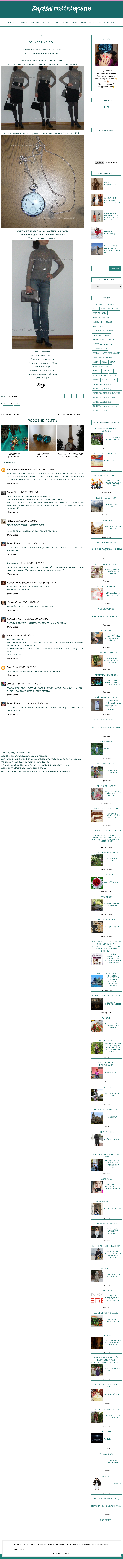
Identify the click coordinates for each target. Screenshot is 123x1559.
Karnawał (97, 322)
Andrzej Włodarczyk (106, 476)
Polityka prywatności (29, 22)
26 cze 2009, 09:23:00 (37, 703)
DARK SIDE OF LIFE (112, 1209)
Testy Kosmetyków (102, 366)
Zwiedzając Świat (101, 411)
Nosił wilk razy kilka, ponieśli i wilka (106, 550)
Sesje (74, 22)
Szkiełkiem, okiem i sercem (106, 430)
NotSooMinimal (106, 586)
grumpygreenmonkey (106, 1409)
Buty (95, 309)
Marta (11, 602)
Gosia (10, 492)
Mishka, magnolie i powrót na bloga (113, 572)
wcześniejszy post (70, 414)
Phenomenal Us (87, 22)
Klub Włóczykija (106, 498)
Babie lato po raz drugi (113, 1416)
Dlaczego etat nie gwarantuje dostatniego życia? (113, 483)
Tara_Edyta (14, 543)
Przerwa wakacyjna (113, 1461)
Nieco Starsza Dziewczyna (106, 1064)
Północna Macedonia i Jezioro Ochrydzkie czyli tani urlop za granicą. (113, 980)
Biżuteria (8, 403)
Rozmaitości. (106, 1040)
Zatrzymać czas (112, 1394)
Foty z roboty (99, 313)
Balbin (106, 1476)
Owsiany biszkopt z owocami (113, 904)
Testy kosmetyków (106, 22)
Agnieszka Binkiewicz (19, 582)
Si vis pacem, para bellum (106, 453)
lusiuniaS (106, 1087)
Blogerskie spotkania (103, 304)
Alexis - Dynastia (112, 1484)
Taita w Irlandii (106, 543)
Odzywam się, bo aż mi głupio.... (106, 1506)
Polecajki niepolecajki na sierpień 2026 (113, 682)
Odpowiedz (12, 483)
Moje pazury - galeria (103, 331)
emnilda (11, 683)
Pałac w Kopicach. (113, 1117)
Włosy (113, 375)
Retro (65, 22)
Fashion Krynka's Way (106, 720)
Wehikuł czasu (100, 375)
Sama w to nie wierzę (106, 1499)
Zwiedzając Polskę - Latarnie (106, 393)
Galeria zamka (106, 919)
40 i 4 (107, 749)
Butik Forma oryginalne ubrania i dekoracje (113, 1231)
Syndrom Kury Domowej (106, 852)
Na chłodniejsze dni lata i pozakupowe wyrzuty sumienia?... (113, 1164)
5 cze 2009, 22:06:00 (36, 543)
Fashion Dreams (106, 764)
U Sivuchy (106, 520)
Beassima (106, 1179)
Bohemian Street (106, 1201)
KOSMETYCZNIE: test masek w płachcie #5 (113, 594)
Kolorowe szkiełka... (14, 455)
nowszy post (10, 414)
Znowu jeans (110, 1072)
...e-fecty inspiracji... (106, 1313)
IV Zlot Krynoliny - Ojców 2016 (113, 1370)
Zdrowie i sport (109, 380)
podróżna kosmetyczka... (113, 1320)
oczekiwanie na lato (113, 1095)
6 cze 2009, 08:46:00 (44, 582)
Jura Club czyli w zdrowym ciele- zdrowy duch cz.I (113, 1186)
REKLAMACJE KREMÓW (102, 357)
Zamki (95, 380)
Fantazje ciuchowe (109, 309)
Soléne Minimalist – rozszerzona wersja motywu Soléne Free (113, 958)
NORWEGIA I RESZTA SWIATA (106, 831)
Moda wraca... (99, 326)
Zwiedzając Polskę (102, 384)
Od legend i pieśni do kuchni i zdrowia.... (113, 660)
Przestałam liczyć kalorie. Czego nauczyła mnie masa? (113, 638)
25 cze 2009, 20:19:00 (29, 683)
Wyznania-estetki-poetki (106, 996)
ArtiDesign (106, 1290)
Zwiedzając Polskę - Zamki (105, 406)
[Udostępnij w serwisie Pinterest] (80, 395)
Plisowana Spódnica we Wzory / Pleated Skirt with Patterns (113, 1253)
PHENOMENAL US (100, 349)
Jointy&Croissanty (106, 564)
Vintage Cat (106, 1454)
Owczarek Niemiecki (102, 344)
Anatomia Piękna (112, 927)
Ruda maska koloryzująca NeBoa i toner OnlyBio (111, 216)
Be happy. (106, 630)
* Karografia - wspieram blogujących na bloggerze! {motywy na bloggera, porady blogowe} (106, 946)
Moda (57, 22)
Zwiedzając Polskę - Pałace (106, 397)
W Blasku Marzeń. (106, 786)
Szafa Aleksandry (106, 1224)
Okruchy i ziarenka (106, 675)
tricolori (106, 897)
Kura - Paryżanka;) (110, 184)
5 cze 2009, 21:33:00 (26, 492)
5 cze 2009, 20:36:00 (44, 469)
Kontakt (11, 22)
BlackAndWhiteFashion (106, 1246)
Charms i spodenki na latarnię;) (70, 455)
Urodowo (108, 371)
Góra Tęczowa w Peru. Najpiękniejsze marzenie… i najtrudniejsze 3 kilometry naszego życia (106, 838)
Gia (9, 667)
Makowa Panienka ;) (109, 233)
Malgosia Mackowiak (19, 469)
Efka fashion (106, 1132)
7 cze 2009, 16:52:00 (25, 635)
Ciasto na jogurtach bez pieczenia (113, 816)
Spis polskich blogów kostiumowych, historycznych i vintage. (106, 1360)
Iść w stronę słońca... (106, 1110)
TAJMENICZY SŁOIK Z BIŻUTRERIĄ (106, 616)
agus (9, 635)
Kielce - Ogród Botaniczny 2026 (113, 438)
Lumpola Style (106, 1268)
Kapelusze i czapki (102, 318)
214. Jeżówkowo (111, 882)
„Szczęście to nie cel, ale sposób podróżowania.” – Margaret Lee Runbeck (113, 1047)
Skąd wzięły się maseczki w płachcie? (113, 793)
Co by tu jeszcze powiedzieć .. (113, 1276)
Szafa (17, 403)
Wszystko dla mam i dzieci (106, 1386)
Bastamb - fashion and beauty (106, 1155)
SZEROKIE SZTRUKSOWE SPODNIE (106, 727)
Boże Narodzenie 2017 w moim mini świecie (113, 1343)
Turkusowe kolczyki (42, 455)
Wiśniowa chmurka (106, 697)
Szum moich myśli (106, 653)
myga (10, 520)
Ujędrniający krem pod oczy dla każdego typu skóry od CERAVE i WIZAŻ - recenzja (113, 705)
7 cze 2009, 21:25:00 (24, 667)
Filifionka (106, 741)
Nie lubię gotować (101, 335)
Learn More (57, 1553)
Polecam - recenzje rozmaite (106, 353)
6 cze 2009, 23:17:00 (36, 618)
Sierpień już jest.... (113, 860)
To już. (107, 1439)
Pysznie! (106, 1018)
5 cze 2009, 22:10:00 (32, 563)
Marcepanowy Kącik (106, 808)
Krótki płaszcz (111, 1139)
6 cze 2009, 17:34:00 (27, 602)
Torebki (96, 371)
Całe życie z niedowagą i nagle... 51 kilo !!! (112, 200)
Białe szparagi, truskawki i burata (113, 1025)
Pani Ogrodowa (106, 875)
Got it (67, 1553)
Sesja (104, 362)
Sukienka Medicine (112, 771)
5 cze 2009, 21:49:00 (25, 520)
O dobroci (109, 461)
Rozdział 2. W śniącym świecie (113, 1003)
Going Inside (106, 1431)
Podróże (47, 22)
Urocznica (106, 1520)
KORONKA (106, 1335)
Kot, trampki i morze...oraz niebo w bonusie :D (112, 249)
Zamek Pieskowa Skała (113, 528)
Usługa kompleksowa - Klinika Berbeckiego (113, 1298)
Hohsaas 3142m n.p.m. (113, 505)
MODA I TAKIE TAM (106, 973)
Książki (109, 322)
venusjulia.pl (106, 609)
